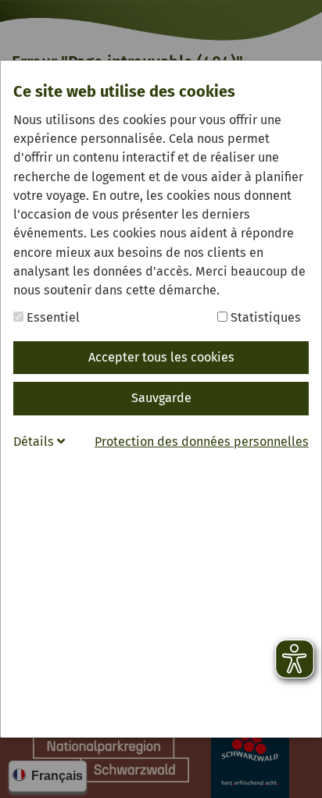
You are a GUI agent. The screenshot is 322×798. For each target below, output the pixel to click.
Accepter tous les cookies (161, 357)
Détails (35, 441)
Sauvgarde (161, 397)
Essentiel (51, 317)
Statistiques (264, 317)
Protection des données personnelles (202, 441)
